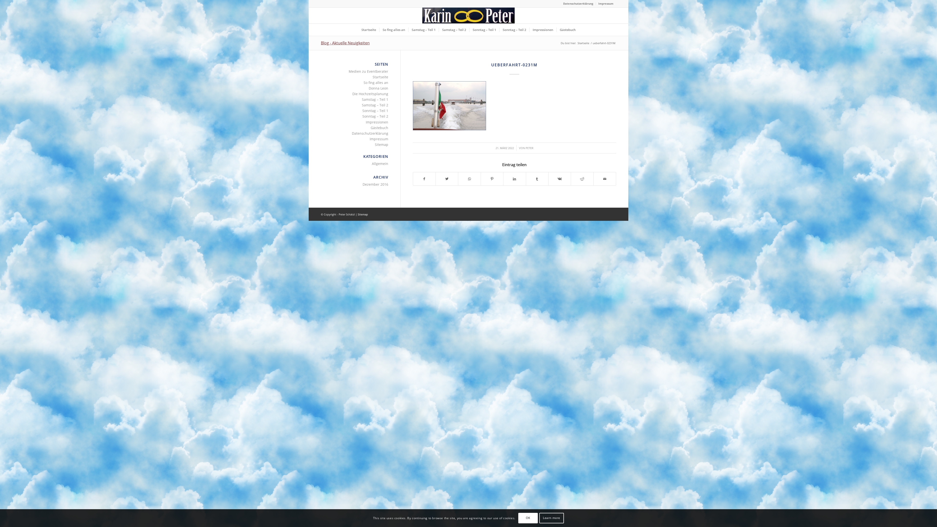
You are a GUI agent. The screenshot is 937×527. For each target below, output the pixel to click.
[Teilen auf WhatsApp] (469, 178)
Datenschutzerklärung (578, 3)
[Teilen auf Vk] (560, 178)
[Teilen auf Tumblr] (537, 178)
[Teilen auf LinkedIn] (514, 178)
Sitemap (381, 144)
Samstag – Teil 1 (375, 99)
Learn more (551, 518)
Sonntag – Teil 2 (375, 116)
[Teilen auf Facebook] (424, 178)
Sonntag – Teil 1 (375, 110)
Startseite (380, 77)
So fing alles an (376, 82)
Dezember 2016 (375, 184)
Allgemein (380, 163)
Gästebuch (379, 127)
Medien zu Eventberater (368, 71)
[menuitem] (578, 3)
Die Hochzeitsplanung (370, 93)
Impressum (605, 3)
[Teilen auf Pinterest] (492, 178)
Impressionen (377, 122)
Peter (529, 148)
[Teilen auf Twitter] (447, 178)
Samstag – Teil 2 (375, 105)
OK (528, 518)
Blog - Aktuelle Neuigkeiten (345, 43)
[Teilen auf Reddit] (582, 178)
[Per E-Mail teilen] (605, 178)
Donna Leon (378, 88)
